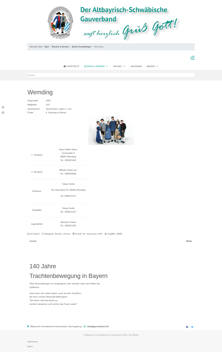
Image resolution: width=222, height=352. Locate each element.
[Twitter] (192, 327)
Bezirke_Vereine (63, 234)
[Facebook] (187, 327)
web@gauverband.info (98, 326)
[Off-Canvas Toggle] (192, 58)
